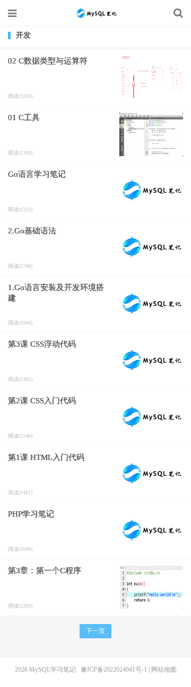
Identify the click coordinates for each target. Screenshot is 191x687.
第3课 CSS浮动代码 (42, 344)
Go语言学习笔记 (37, 174)
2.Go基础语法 (32, 231)
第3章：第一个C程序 (44, 570)
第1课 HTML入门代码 (46, 457)
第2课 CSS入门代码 (42, 400)
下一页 (95, 631)
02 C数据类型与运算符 (48, 61)
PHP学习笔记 (31, 514)
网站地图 (164, 669)
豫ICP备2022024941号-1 (114, 669)
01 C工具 (24, 117)
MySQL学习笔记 (95, 13)
